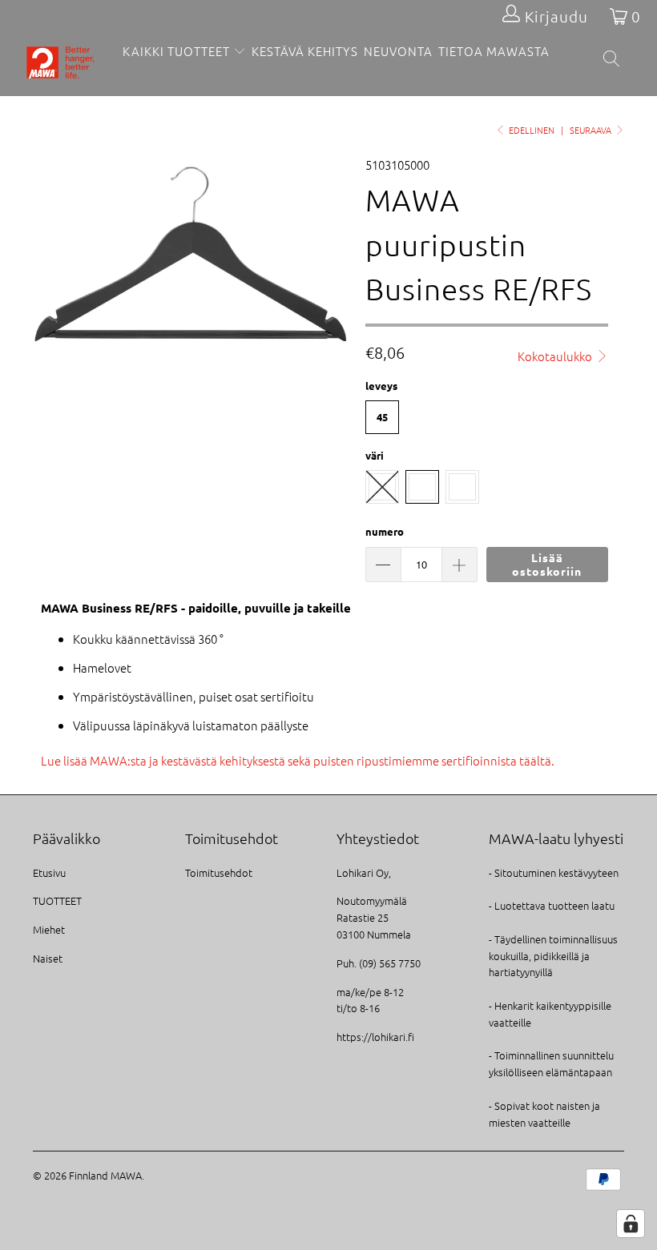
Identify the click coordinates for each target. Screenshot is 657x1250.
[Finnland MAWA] (60, 64)
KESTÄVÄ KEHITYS (305, 50)
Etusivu (49, 872)
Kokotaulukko (556, 356)
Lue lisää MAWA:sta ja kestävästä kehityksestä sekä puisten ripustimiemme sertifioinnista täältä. (297, 760)
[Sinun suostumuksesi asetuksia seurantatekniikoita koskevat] (630, 1223)
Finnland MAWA (105, 1175)
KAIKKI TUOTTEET (176, 50)
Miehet (49, 929)
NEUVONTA (398, 50)
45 (382, 417)
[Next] (333, 251)
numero (384, 531)
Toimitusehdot (218, 872)
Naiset (47, 958)
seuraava (592, 129)
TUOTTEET (57, 900)
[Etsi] (613, 59)
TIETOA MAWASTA (494, 50)
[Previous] (49, 251)
